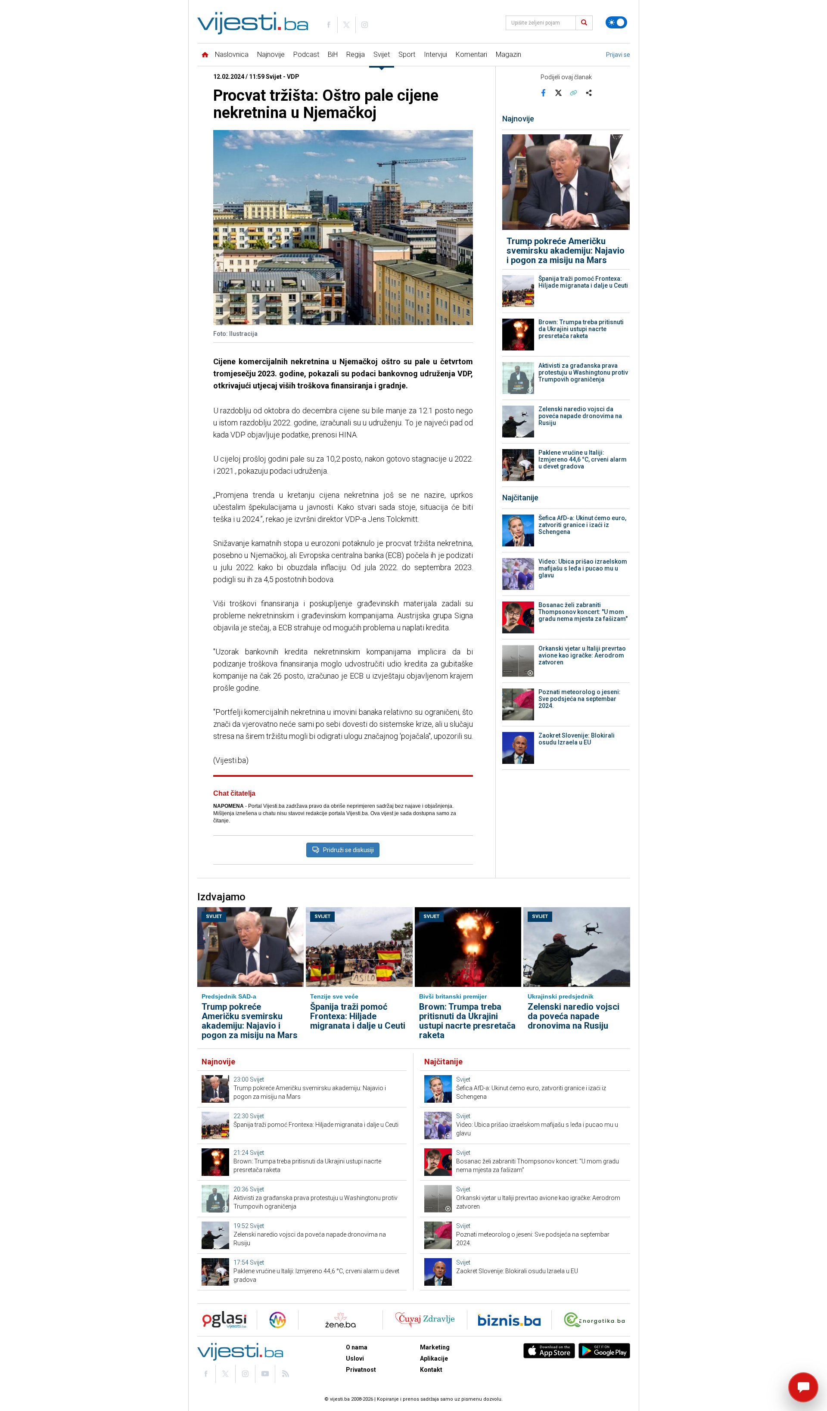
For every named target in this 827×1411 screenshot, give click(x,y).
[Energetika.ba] (596, 1320)
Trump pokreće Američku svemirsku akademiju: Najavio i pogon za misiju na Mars (566, 250)
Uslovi (355, 1358)
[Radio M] (221, 1320)
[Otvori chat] (803, 1387)
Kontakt (431, 1369)
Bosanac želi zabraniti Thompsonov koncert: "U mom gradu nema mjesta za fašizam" (583, 612)
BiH (333, 54)
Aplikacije (434, 1358)
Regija (355, 54)
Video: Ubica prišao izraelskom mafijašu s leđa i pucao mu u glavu (582, 568)
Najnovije (271, 54)
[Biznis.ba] (509, 1320)
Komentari (471, 54)
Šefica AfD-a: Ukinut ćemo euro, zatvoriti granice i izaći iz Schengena (582, 525)
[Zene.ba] (340, 1320)
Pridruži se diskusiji (348, 850)
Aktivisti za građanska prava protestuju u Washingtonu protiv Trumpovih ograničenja (583, 372)
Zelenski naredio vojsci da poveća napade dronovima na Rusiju (580, 416)
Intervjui (435, 54)
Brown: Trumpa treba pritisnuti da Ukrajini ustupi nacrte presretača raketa (581, 329)
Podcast (306, 54)
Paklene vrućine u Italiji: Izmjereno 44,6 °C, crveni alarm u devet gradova (582, 459)
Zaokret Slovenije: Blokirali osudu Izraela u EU (576, 739)
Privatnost (361, 1369)
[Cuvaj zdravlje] (425, 1320)
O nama (356, 1347)
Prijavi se (618, 54)
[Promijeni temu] (616, 22)
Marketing (435, 1347)
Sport (406, 54)
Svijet (381, 54)
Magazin (508, 54)
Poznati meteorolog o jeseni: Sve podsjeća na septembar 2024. (579, 698)
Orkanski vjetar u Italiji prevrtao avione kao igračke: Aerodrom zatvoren (582, 655)
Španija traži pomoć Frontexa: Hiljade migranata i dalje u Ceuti (583, 282)
